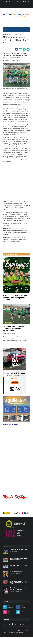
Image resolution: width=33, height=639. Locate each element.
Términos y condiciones (8, 632)
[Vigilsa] (16, 371)
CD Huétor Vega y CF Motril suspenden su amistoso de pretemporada (13, 328)
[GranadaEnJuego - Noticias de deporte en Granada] (16, 13)
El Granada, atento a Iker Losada (19, 565)
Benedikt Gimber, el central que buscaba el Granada (18, 558)
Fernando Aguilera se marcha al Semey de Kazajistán (19, 588)
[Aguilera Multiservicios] (16, 409)
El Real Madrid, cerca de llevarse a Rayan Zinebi (19, 550)
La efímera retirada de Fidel (17, 571)
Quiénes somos (16, 629)
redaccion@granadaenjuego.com (10, 630)
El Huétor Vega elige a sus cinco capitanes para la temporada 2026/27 (15, 298)
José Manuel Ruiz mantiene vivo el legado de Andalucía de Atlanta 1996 (19, 582)
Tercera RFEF (7, 35)
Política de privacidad (22, 630)
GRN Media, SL (9, 629)
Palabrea (21, 632)
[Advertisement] (16, 182)
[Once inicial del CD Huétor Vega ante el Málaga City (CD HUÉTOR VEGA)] (16, 75)
